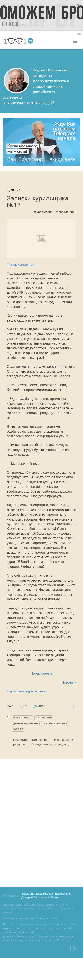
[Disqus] (41, 822)
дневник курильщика (25, 723)
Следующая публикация (49, 744)
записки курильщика (54, 723)
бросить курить (22, 718)
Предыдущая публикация (30, 740)
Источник (69, 682)
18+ (79, 34)
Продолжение (41, 673)
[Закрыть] (78, 5)
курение (18, 729)
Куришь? (13, 190)
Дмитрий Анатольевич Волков (40, 898)
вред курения (44, 718)
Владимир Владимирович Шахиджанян (46, 894)
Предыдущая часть (22, 264)
